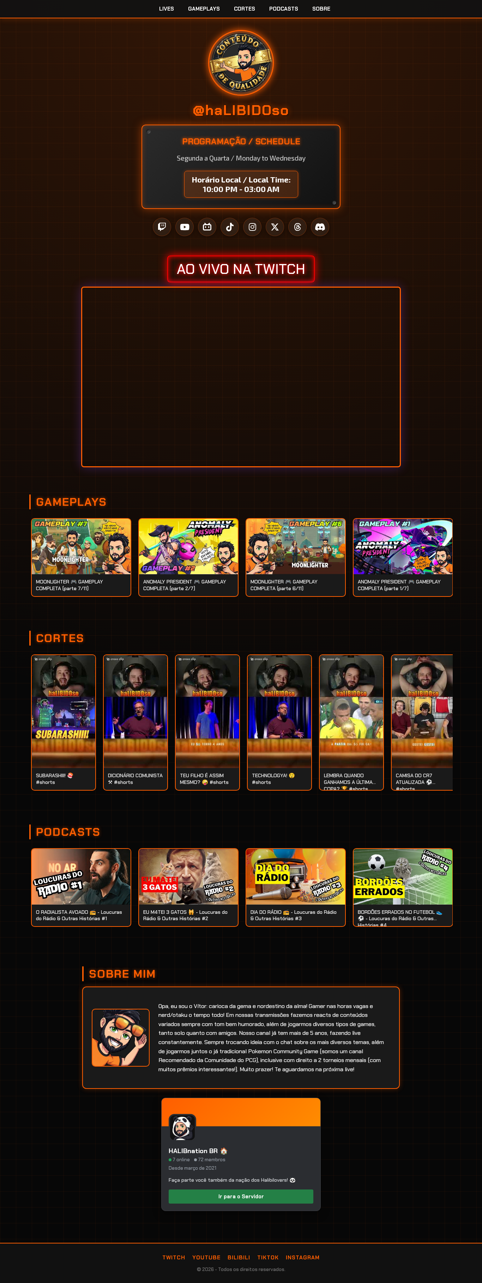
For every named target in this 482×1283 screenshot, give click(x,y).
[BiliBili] (207, 227)
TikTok (268, 1257)
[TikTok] (230, 227)
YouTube (206, 1257)
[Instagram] (252, 227)
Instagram (303, 1257)
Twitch (173, 1257)
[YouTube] (184, 227)
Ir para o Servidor (241, 1196)
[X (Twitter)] (275, 227)
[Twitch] (162, 227)
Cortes (244, 8)
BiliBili (239, 1257)
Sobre (321, 8)
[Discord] (320, 227)
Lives (166, 8)
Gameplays (204, 8)
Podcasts (283, 8)
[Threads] (297, 227)
